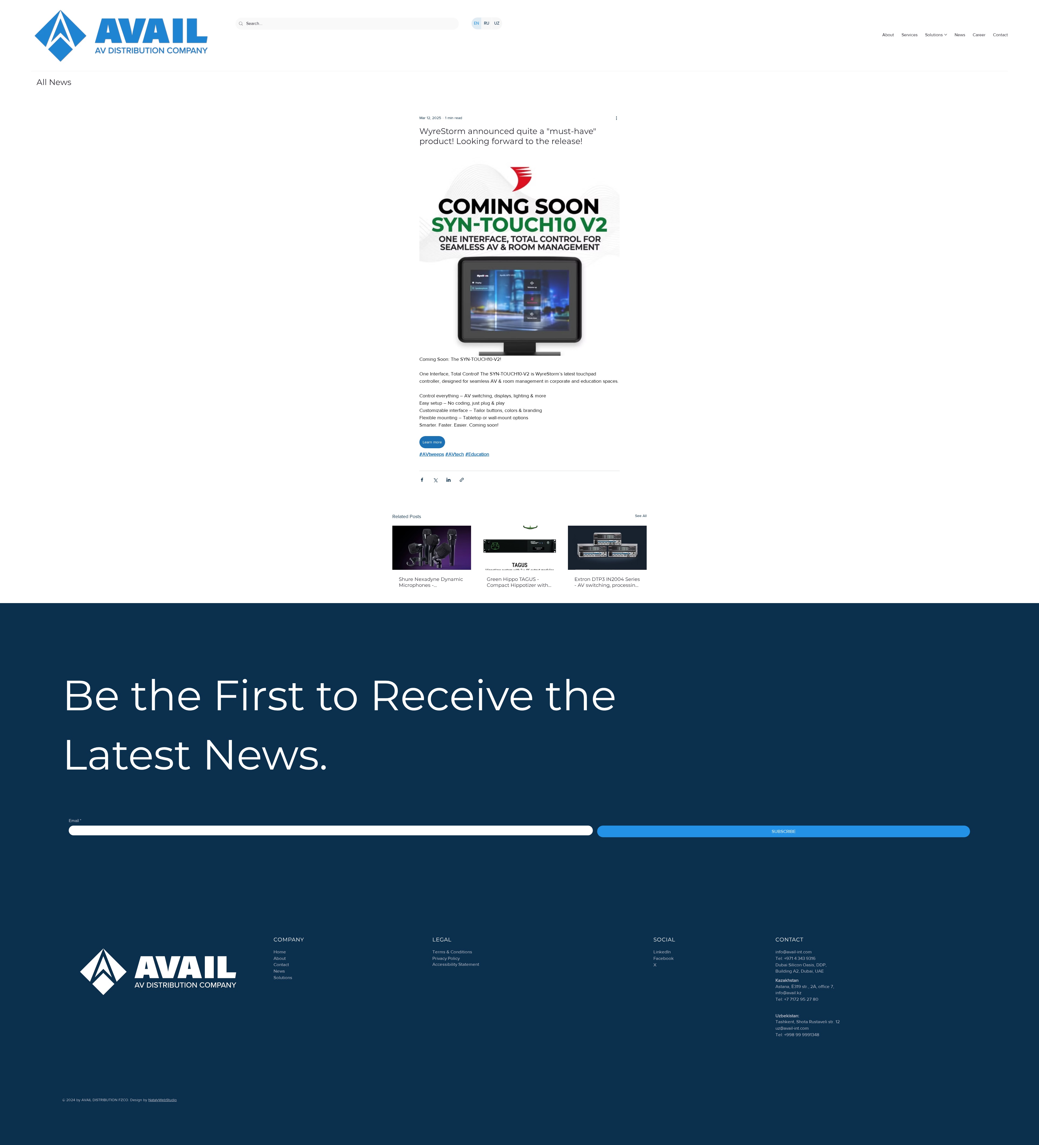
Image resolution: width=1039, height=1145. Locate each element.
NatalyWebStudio (162, 1100)
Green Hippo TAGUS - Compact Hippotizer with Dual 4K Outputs (517, 582)
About (280, 958)
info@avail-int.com (793, 951)
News (279, 970)
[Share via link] (461, 479)
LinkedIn (662, 951)
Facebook (663, 958)
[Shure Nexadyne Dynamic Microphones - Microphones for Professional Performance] (431, 548)
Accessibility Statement (455, 964)
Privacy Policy (446, 958)
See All (641, 515)
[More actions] (616, 118)
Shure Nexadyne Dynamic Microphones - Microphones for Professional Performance (431, 582)
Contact (281, 964)
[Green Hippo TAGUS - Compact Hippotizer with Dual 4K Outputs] (519, 548)
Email (75, 820)
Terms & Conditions (452, 951)
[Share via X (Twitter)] (435, 479)
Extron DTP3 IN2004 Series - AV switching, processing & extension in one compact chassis (607, 582)
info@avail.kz (788, 992)
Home (280, 951)
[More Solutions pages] (945, 34)
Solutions (283, 977)
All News (54, 82)
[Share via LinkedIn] (448, 479)
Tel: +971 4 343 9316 (795, 958)
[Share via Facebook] (422, 479)
